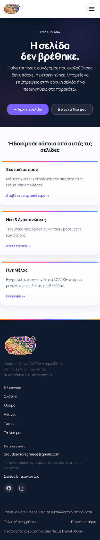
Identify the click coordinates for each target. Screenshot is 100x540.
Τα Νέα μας (13, 432)
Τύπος (9, 423)
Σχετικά (10, 396)
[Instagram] (22, 488)
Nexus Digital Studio (67, 531)
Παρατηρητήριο (83, 521)
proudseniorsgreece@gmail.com (31, 454)
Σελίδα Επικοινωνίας (21, 476)
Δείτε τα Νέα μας (72, 109)
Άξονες (10, 414)
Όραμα (10, 405)
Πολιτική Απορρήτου (20, 521)
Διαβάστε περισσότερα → (28, 195)
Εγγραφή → (15, 296)
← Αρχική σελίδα (27, 109)
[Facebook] (9, 488)
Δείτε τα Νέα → (18, 246)
